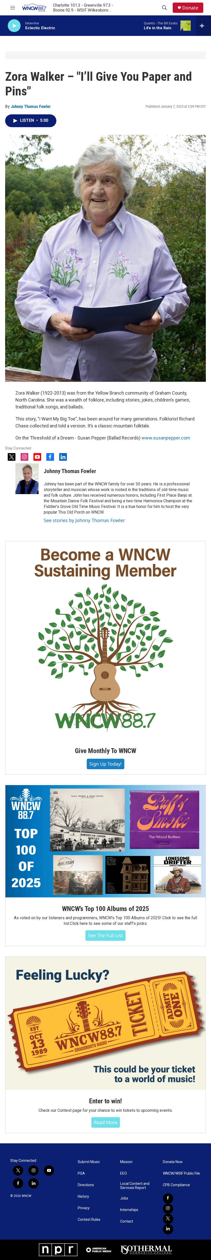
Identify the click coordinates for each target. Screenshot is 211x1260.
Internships (129, 1210)
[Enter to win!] (105, 1023)
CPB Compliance (176, 1185)
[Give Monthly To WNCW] (105, 640)
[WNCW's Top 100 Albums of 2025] (105, 841)
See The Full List (105, 935)
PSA (81, 1173)
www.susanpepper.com (166, 438)
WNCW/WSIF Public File (181, 1173)
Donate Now (173, 1162)
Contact (126, 1221)
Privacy (84, 1208)
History (83, 1196)
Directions (86, 1185)
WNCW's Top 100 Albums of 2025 (105, 909)
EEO (123, 1173)
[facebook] (168, 1198)
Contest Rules (89, 1220)
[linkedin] (168, 1229)
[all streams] (203, 25)
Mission (126, 1162)
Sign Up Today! (105, 764)
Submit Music (89, 1162)
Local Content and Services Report (135, 1186)
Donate (190, 8)
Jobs (124, 1198)
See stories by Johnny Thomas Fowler (84, 520)
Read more (105, 1122)
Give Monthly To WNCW (105, 751)
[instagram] (168, 1209)
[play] (14, 26)
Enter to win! (105, 1101)
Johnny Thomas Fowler (31, 106)
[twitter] (168, 1219)
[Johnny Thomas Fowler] (27, 478)
